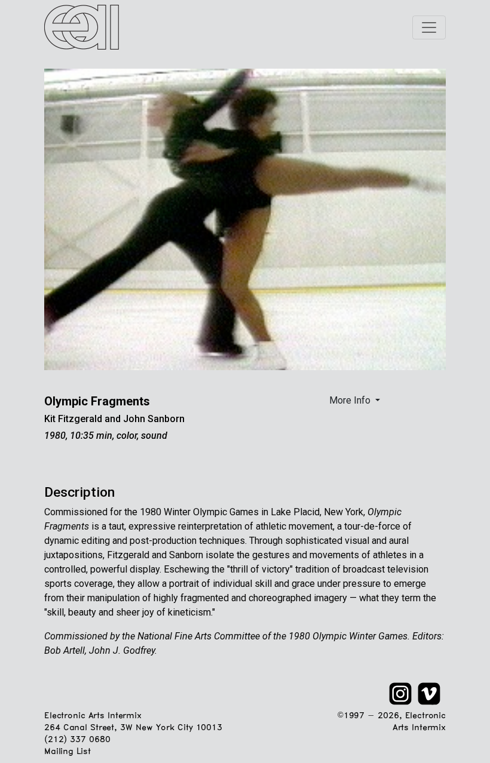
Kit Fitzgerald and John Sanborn (114, 418)
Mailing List (67, 752)
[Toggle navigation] (429, 27)
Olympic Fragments (97, 401)
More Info (351, 400)
